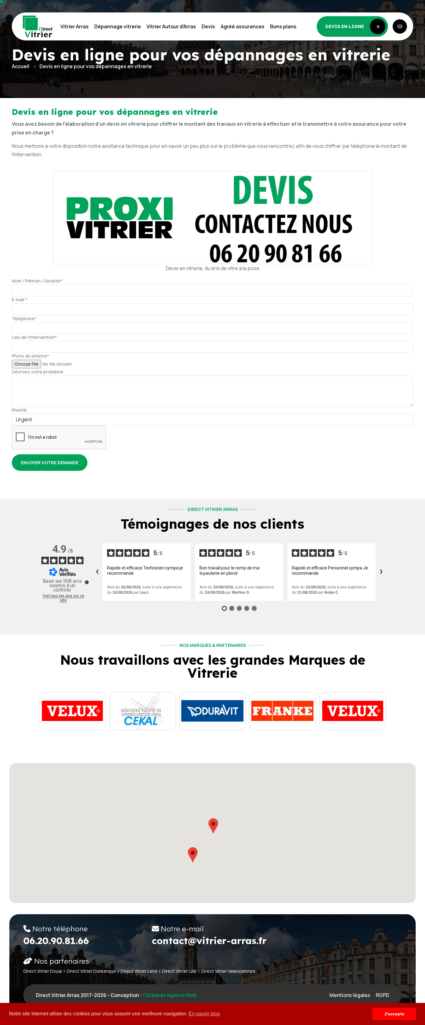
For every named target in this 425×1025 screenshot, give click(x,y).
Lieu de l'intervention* (34, 337)
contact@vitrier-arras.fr (209, 941)
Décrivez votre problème (37, 372)
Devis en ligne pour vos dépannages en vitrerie (96, 66)
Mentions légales (349, 995)
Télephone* (24, 318)
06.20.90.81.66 (56, 941)
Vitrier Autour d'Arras (171, 26)
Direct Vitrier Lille (179, 971)
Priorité (19, 410)
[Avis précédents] (97, 572)
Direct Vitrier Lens (139, 971)
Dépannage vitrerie (117, 26)
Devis (208, 26)
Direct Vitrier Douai (42, 971)
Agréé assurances (242, 26)
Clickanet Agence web (170, 995)
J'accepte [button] (394, 1013)
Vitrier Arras (74, 26)
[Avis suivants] (381, 572)
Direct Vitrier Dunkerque (91, 971)
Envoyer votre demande (49, 463)
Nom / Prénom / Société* (37, 281)
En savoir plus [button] (204, 1013)
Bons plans (283, 26)
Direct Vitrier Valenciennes (228, 971)
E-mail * (19, 299)
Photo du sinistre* (30, 356)
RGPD (382, 995)
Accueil (20, 66)
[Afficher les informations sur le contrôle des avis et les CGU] (86, 582)
